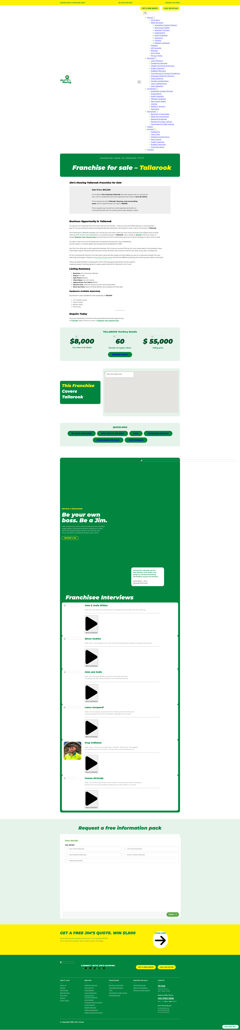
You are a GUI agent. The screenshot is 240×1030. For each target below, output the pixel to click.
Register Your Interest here (85, 237)
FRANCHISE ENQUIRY (158, 433)
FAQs (136, 433)
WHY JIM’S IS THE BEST (112, 433)
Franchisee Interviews (116, 988)
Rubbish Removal (90, 1007)
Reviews (62, 998)
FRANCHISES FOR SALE (108, 440)
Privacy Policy (64, 1000)
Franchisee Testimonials (103, 257)
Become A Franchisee (116, 985)
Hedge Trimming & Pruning (93, 1013)
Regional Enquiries (139, 985)
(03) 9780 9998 (166, 998)
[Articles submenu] (154, 129)
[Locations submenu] (156, 89)
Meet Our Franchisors (140, 988)
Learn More (160, 933)
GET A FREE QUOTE (146, 967)
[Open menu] (139, 82)
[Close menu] (145, 12)
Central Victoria (131, 158)
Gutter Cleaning (89, 1005)
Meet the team (65, 993)
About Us (63, 985)
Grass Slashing (89, 990)
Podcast (62, 988)
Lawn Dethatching (90, 993)
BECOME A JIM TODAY (173, 2)
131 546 (138, 235)
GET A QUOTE (150, 8)
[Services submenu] (155, 58)
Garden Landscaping (91, 1010)
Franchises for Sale (106, 158)
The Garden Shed (114, 995)
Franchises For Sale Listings (118, 993)
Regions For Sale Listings (141, 990)
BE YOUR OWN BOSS (125, 2)
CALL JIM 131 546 (171, 8)
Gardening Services (90, 985)
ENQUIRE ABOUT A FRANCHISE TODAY (72, 2)
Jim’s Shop (63, 995)
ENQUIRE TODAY (120, 354)
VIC (123, 158)
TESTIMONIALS (136, 440)
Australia (117, 158)
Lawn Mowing (89, 988)
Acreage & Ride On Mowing (93, 1002)
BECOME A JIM (70, 538)
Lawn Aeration (89, 1000)
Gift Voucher (64, 990)
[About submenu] (153, 18)
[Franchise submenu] (156, 112)
